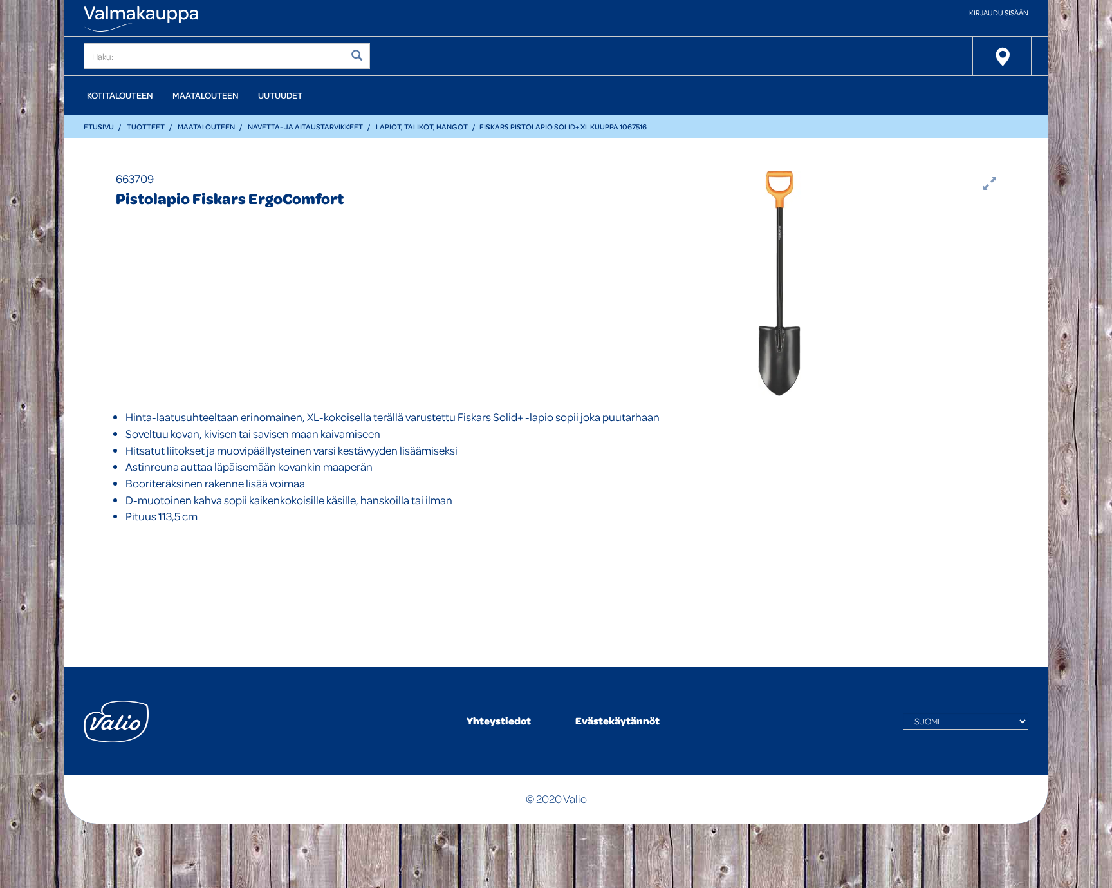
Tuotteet (146, 126)
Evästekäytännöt (617, 720)
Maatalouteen (205, 95)
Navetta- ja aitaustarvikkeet (305, 126)
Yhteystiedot (499, 720)
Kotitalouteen (120, 95)
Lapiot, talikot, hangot (422, 126)
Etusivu (99, 126)
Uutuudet (280, 95)
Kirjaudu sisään (998, 12)
